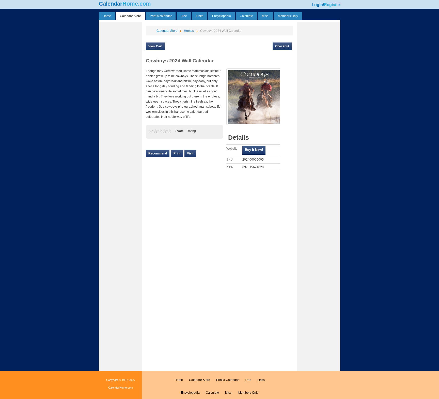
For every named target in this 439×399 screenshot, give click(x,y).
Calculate (212, 392)
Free (248, 380)
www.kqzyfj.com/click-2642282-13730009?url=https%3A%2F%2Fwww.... (253, 150)
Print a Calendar (227, 380)
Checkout (282, 46)
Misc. (228, 392)
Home (179, 380)
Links (261, 380)
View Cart (155, 46)
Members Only (248, 392)
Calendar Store (199, 380)
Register (332, 5)
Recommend (157, 153)
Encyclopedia (190, 392)
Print (177, 153)
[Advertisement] (120, 100)
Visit (190, 153)
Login (317, 5)
